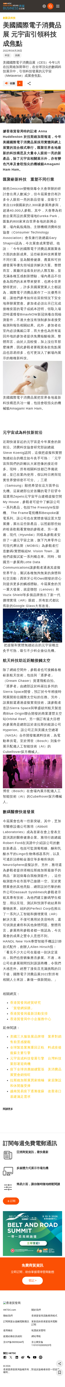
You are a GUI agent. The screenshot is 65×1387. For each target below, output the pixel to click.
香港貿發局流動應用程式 (44, 1315)
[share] (59, 1363)
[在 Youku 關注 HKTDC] (40, 1357)
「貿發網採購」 (22, 1008)
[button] (57, 6)
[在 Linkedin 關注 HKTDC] (16, 1357)
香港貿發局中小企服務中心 (30, 1019)
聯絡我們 (8, 1315)
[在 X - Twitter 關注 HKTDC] (10, 1357)
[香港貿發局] (32, 1304)
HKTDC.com (9, 1309)
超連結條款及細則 (12, 1336)
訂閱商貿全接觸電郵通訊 (16, 1321)
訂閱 (12, 1200)
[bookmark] (59, 1372)
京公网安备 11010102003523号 (41, 1344)
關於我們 (36, 1309)
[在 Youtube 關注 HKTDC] (34, 1357)
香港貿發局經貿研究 (25, 1002)
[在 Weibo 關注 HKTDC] (22, 1357)
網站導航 (36, 1336)
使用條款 (8, 1330)
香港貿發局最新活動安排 (29, 1013)
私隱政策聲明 (38, 1330)
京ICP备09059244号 (13, 1342)
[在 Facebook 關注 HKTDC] (4, 1357)
